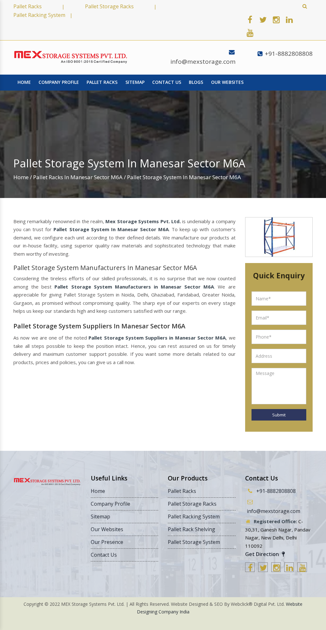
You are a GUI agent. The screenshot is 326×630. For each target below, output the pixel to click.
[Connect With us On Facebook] (250, 19)
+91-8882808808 (289, 53)
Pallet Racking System (39, 14)
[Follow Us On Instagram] (276, 19)
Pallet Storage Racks (109, 6)
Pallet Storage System (194, 542)
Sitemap (135, 82)
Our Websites (227, 82)
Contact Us (166, 82)
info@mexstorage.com (203, 61)
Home (24, 82)
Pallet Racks (27, 6)
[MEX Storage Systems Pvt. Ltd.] (70, 57)
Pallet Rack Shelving (191, 529)
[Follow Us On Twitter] (263, 19)
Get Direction (262, 554)
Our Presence (107, 542)
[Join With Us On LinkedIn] (289, 19)
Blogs (196, 82)
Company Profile (59, 82)
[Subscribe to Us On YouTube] (250, 32)
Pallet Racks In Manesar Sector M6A (78, 177)
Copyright (33, 604)
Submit (279, 415)
